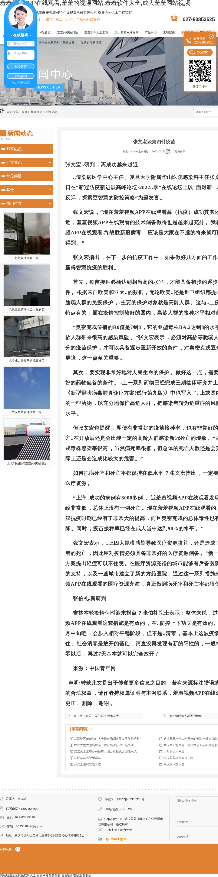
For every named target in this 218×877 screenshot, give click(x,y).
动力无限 (126, 830)
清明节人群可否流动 (188, 716)
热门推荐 (14, 203)
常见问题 (14, 176)
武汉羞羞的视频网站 (87, 758)
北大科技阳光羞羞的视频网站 (26, 463)
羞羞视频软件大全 (24, 875)
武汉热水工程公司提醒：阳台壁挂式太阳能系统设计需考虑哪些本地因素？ (108, 751)
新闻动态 (37, 112)
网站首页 (45, 32)
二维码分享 (178, 151)
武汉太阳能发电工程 (87, 764)
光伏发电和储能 (91, 42)
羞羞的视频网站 (67, 32)
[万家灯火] (117, 839)
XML (131, 809)
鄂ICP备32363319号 (130, 799)
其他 (10, 190)
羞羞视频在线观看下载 (76, 875)
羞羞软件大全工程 (96, 32)
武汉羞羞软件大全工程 (27, 412)
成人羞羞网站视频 (126, 32)
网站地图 (112, 809)
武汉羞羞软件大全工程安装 (26, 309)
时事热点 (52, 112)
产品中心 (151, 32)
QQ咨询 (202, 52)
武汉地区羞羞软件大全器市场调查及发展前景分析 (107, 738)
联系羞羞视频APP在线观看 (56, 42)
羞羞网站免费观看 (48, 875)
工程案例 (169, 32)
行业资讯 (14, 162)
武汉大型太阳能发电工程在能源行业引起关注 (104, 745)
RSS (122, 809)
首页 (24, 112)
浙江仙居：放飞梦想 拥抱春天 (99, 716)
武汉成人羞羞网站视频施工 (26, 360)
